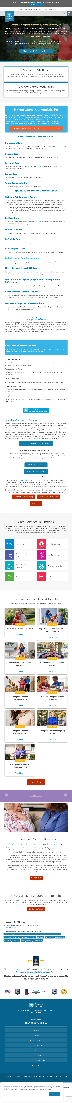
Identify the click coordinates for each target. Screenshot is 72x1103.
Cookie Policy (37, 1076)
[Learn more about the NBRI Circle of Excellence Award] (64, 994)
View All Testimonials (36, 796)
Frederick (22, 934)
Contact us (8, 490)
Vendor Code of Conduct (19, 1079)
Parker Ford (16, 940)
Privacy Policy (8, 1076)
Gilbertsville (7, 937)
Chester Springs (38, 934)
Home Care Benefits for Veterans (36, 443)
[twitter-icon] (38, 1023)
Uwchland (32, 937)
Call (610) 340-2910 (10, 927)
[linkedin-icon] (32, 1022)
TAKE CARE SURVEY (36, 465)
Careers (36, 1030)
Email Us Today (53, 128)
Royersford (15, 934)
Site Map (56, 1079)
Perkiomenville (38, 940)
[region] (32, 1092)
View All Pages (36, 782)
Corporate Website (36, 1045)
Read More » (20, 635)
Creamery (29, 934)
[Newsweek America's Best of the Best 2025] (27, 994)
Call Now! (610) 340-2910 (49, 497)
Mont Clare (57, 934)
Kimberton (29, 940)
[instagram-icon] (29, 1022)
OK (54, 1094)
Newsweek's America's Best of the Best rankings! (36, 972)
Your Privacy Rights (48, 1076)
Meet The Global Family (36, 1060)
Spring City (40, 937)
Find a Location (36, 1050)
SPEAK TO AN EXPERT (36, 471)
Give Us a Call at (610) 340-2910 (26, 128)
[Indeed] (43, 1023)
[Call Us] (64, 14)
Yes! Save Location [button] (35, 4)
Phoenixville (7, 940)
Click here (55, 146)
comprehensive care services (29, 480)
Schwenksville (49, 937)
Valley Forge (24, 937)
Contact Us (36, 1035)
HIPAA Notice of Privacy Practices (23, 1076)
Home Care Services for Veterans (21, 420)
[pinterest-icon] (35, 1022)
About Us (36, 503)
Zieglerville (16, 937)
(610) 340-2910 (27, 41)
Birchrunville (48, 934)
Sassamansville (59, 937)
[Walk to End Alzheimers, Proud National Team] (45, 992)
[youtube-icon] (41, 1022)
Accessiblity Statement (61, 1076)
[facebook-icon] (26, 1022)
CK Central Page (48, 1079)
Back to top (36, 1066)
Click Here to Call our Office (36, 51)
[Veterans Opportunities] (8, 993)
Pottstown (7, 934)
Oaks (22, 940)
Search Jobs (36, 878)
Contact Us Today (36, 909)
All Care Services (36, 1040)
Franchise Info (36, 1055)
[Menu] (69, 14)
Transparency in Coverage (35, 1079)
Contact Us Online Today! (24, 497)
